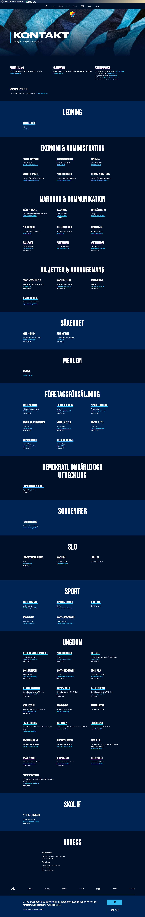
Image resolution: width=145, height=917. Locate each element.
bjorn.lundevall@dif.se (30, 216)
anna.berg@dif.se (62, 563)
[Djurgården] (72, 14)
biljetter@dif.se (58, 74)
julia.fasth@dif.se (28, 248)
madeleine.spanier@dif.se (31, 180)
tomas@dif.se (27, 286)
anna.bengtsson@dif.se (64, 286)
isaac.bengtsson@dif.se (98, 694)
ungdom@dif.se (112, 74)
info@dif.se (120, 71)
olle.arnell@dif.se (62, 216)
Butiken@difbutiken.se (112, 78)
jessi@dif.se (60, 339)
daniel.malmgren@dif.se (30, 411)
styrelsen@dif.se (42, 93)
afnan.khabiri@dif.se (63, 764)
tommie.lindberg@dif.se (30, 528)
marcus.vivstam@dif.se (64, 428)
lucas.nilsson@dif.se (97, 729)
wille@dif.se (60, 233)
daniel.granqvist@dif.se (30, 608)
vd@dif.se (26, 129)
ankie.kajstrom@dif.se (30, 676)
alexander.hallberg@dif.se (31, 694)
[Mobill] (53, 6)
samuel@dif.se (27, 428)
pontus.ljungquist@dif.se (98, 411)
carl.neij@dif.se (95, 659)
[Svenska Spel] (82, 6)
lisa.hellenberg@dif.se (29, 731)
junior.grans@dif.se (97, 233)
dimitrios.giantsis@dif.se (64, 746)
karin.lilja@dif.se (96, 165)
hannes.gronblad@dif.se (30, 746)
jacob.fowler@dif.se (29, 764)
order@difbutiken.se (111, 80)
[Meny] (6, 14)
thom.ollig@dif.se (96, 748)
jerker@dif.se (61, 165)
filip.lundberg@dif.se (29, 490)
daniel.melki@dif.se (97, 676)
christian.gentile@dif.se (30, 659)
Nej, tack (115, 910)
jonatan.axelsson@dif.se (64, 608)
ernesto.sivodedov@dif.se (31, 783)
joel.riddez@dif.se (62, 729)
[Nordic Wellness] (61, 6)
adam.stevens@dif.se (29, 711)
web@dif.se (113, 76)
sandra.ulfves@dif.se (97, 428)
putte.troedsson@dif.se (64, 180)
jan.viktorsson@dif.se (29, 446)
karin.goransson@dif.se (98, 216)
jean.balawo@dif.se (29, 623)
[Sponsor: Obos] (31, 1)
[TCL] (89, 6)
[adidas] (46, 6)
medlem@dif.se (15, 74)
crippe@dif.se (61, 446)
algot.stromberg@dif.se (30, 304)
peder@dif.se (27, 233)
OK (115, 902)
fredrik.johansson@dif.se (30, 165)
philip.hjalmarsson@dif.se (31, 821)
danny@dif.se (61, 694)
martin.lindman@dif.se (98, 248)
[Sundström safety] (75, 6)
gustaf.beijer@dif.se (63, 248)
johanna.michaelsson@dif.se (99, 180)
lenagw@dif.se (27, 563)
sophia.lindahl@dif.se (97, 286)
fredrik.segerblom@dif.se (64, 411)
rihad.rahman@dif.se (97, 764)
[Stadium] (68, 6)
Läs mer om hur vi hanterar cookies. (33, 909)
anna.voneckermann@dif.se (65, 623)
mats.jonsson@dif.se (29, 339)
